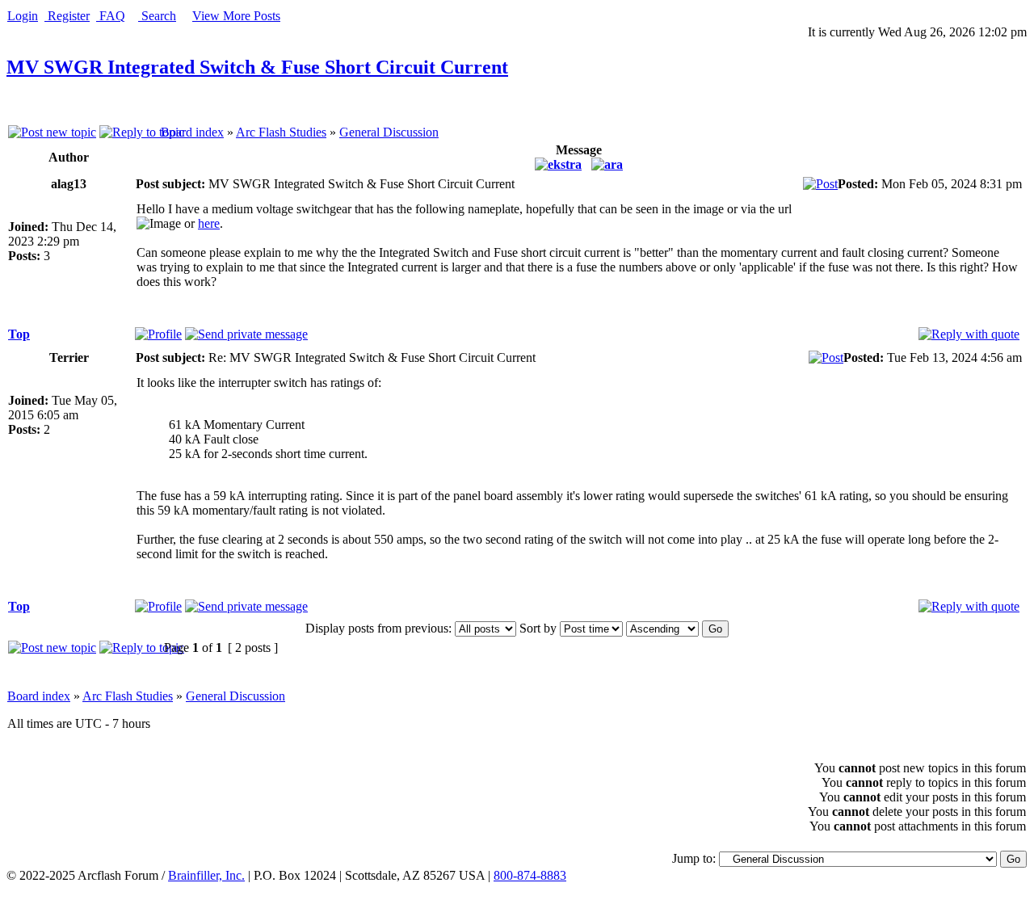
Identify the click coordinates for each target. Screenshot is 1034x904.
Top (19, 334)
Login (22, 16)
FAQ (110, 16)
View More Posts (236, 16)
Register (67, 16)
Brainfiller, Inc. (206, 875)
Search (157, 16)
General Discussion (389, 132)
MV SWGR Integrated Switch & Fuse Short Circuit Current (257, 67)
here (209, 223)
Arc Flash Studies (281, 132)
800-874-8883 (530, 875)
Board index (192, 132)
